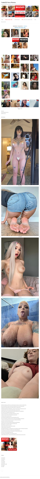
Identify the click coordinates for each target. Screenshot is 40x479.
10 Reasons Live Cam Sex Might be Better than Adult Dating (10, 422)
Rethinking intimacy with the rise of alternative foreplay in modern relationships (13, 404)
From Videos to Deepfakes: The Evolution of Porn (9, 433)
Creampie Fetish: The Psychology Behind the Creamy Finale (10, 409)
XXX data (2, 466)
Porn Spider (3, 461)
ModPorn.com (3, 113)
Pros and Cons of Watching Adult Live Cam (8, 412)
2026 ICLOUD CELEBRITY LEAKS (27, 19)
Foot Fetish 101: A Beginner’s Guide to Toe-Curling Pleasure (10, 429)
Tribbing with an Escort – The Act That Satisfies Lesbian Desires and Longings (13, 434)
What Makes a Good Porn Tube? (6, 424)
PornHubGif (3, 457)
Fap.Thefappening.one (4, 112)
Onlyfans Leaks (17, 19)
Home (2, 19)
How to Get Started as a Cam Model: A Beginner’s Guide (10, 413)
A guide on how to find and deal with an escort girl (9, 414)
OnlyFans (25, 26)
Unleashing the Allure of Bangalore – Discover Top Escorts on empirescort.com (13, 408)
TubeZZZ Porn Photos (8, 2)
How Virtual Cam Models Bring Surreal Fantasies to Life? (10, 417)
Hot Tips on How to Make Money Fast (7, 432)
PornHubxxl (3, 462)
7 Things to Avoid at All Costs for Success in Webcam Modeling (11, 419)
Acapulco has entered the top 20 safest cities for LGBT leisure (11, 407)
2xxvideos (2, 460)
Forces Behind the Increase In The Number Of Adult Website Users (11, 430)
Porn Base (3, 465)
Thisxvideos (3, 459)
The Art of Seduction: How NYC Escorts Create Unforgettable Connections (12, 418)
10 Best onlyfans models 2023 (6, 427)
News (35, 19)
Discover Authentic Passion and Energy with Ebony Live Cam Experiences (12, 406)
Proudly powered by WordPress (4, 477)
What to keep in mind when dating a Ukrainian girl (9, 423)
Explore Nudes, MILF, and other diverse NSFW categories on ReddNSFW (12, 411)
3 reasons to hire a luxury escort (6, 416)
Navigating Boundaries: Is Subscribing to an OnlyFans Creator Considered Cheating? (14, 428)
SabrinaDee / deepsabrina (18, 26)
